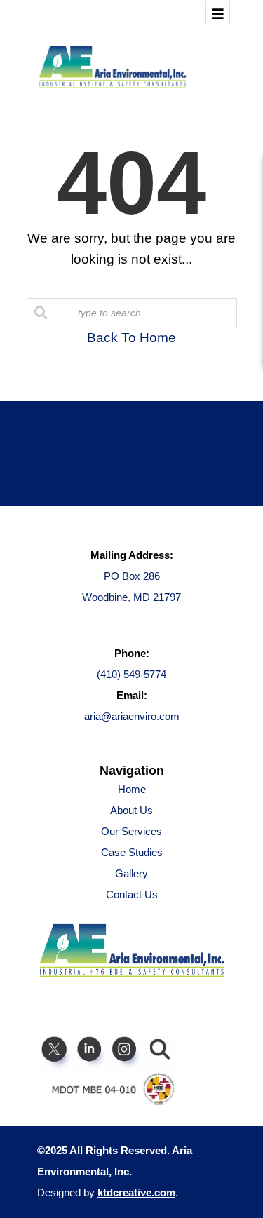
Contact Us (132, 894)
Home (132, 789)
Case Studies (132, 852)
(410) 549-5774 (131, 674)
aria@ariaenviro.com (132, 716)
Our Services (131, 831)
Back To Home (131, 337)
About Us (131, 810)
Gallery (131, 873)
